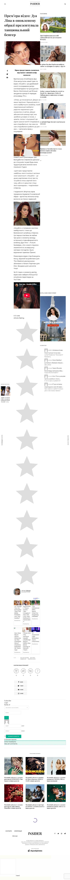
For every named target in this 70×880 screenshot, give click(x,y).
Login (6, 703)
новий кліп (23, 659)
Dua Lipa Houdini (24, 657)
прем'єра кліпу (32, 659)
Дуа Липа (32, 657)
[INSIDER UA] (35, 4)
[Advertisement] (53, 226)
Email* (23, 731)
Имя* (23, 725)
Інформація (18, 831)
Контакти (9, 831)
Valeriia (28, 590)
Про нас (15, 836)
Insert (18, 875)
